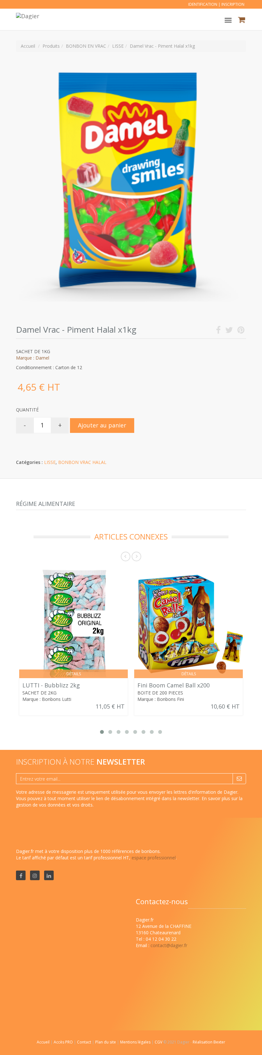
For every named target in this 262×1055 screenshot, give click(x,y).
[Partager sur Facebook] (218, 331)
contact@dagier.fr (168, 945)
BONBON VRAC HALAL (82, 462)
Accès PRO (64, 1042)
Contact (84, 1042)
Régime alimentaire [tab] (45, 503)
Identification (202, 4)
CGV (159, 1042)
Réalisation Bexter (209, 1042)
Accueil (43, 1042)
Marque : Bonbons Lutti (46, 699)
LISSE (50, 462)
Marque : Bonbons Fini (160, 699)
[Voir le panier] (242, 21)
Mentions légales (135, 1042)
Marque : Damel (32, 358)
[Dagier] (26, 15)
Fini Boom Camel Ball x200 (173, 685)
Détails (73, 674)
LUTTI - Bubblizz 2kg (51, 685)
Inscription (232, 4)
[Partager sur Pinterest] (240, 331)
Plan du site (106, 1042)
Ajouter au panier (102, 425)
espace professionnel (154, 858)
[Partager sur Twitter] (229, 331)
